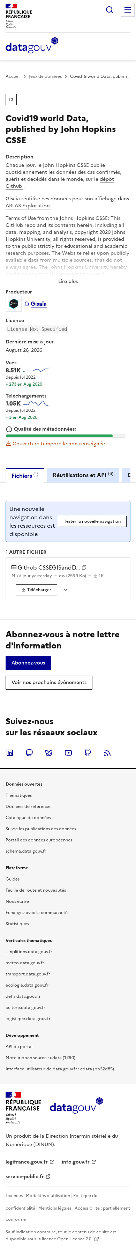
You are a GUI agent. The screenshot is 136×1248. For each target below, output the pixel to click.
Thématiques (19, 795)
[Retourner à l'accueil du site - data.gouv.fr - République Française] (76, 1108)
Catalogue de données (28, 818)
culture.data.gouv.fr (25, 1007)
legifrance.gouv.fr (27, 1162)
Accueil (13, 76)
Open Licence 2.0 (74, 1239)
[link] (36, 589)
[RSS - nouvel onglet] (107, 753)
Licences (14, 1196)
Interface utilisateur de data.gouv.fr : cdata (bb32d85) (60, 1069)
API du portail (19, 1046)
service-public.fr (25, 1176)
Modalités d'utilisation (48, 1196)
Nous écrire (17, 901)
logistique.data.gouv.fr (28, 1019)
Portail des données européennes (39, 840)
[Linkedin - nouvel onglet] (10, 753)
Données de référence (28, 806)
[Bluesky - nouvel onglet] (49, 753)
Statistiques (17, 924)
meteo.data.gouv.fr (25, 963)
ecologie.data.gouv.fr (27, 985)
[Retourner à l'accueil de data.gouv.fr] (32, 46)
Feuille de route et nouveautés (36, 890)
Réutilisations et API (83, 474)
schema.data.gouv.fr (26, 851)
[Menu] (128, 10)
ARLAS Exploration (28, 205)
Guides (13, 879)
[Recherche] (109, 10)
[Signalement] (11, 99)
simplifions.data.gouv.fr (29, 952)
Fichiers (25, 475)
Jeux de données (45, 76)
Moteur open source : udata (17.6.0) (40, 1058)
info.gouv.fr (76, 1162)
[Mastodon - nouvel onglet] (29, 753)
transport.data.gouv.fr (28, 974)
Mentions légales (54, 1208)
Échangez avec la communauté (37, 912)
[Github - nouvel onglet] (88, 753)
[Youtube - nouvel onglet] (68, 753)
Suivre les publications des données (41, 829)
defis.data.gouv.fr (23, 996)
